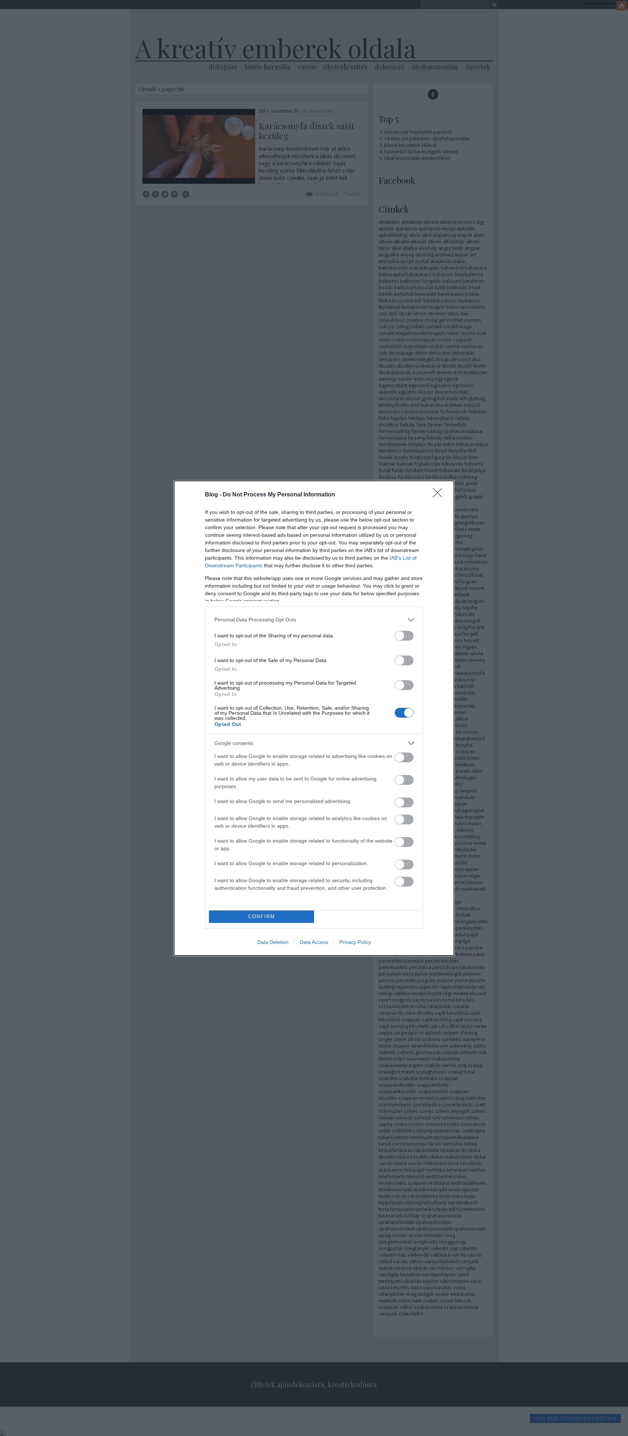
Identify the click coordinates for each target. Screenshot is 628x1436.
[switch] (404, 636)
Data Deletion (273, 942)
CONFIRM (261, 916)
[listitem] (314, 620)
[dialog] (314, 718)
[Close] (440, 495)
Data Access (314, 942)
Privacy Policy (355, 942)
